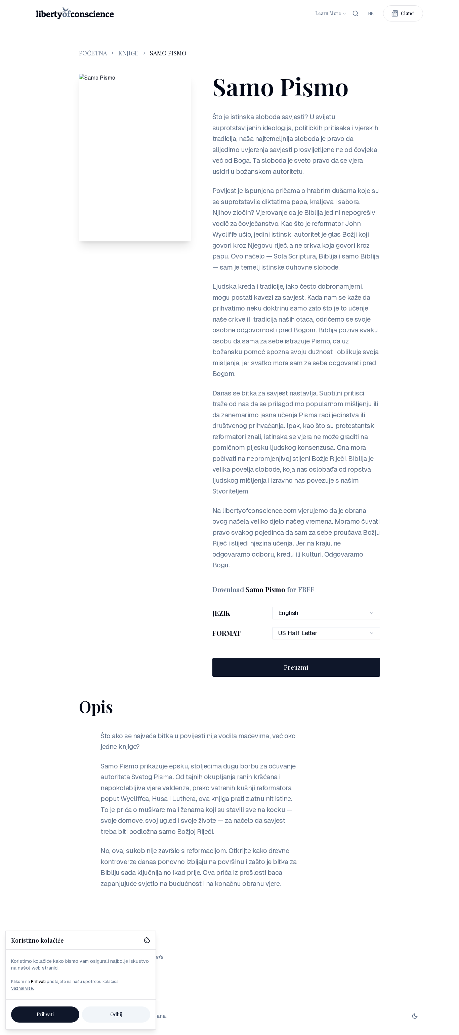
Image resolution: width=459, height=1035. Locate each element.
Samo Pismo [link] (168, 53)
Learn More (328, 13)
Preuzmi (296, 667)
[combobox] (371, 13)
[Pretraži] (355, 13)
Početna (93, 53)
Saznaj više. (22, 988)
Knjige (128, 53)
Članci (408, 13)
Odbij (116, 1014)
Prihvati (45, 1014)
